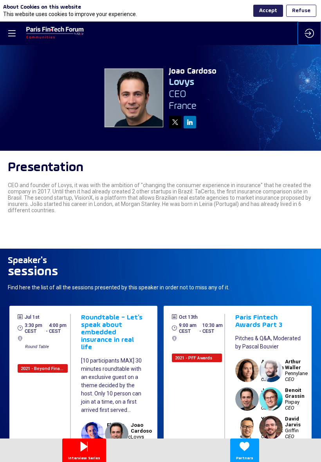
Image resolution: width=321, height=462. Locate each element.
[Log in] (309, 33)
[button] (11, 33)
